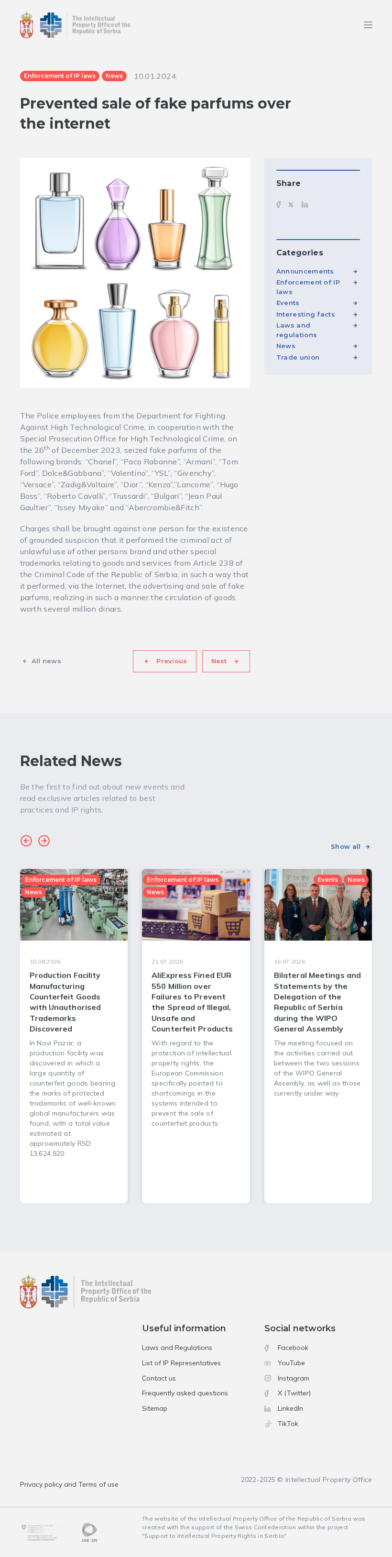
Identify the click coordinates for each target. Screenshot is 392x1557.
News (285, 346)
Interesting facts (305, 314)
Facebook (293, 1347)
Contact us (159, 1378)
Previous (171, 661)
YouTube (291, 1363)
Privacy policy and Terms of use (69, 1484)
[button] (26, 842)
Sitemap (154, 1408)
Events (288, 303)
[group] (74, 1036)
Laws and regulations (296, 330)
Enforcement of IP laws (308, 287)
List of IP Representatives (181, 1363)
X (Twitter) (294, 1393)
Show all (345, 846)
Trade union (297, 357)
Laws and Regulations (177, 1347)
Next (219, 661)
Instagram (293, 1378)
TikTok (288, 1423)
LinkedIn (290, 1408)
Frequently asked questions (185, 1393)
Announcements (305, 271)
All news (46, 661)
